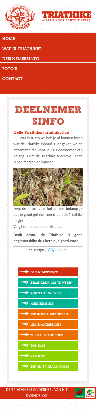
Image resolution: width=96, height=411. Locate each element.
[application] (48, 187)
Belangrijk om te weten (51, 283)
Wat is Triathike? (21, 48)
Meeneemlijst (42, 304)
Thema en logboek (46, 335)
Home (8, 38)
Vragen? (37, 356)
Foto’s (9, 68)
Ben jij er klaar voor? (49, 367)
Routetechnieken (45, 293)
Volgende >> (57, 250)
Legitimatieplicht (45, 325)
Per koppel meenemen (49, 314)
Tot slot (37, 346)
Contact (12, 78)
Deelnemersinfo (20, 58)
